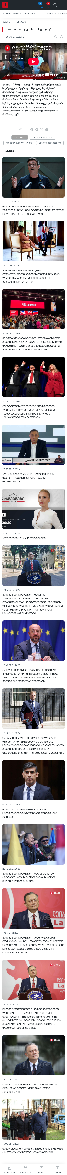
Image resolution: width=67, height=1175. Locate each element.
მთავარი (7, 22)
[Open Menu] (62, 4)
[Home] (5, 5)
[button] (12, 14)
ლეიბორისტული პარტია (19, 143)
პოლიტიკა (19, 138)
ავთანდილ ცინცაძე (42, 138)
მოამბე (21, 22)
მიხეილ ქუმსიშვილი (50, 143)
